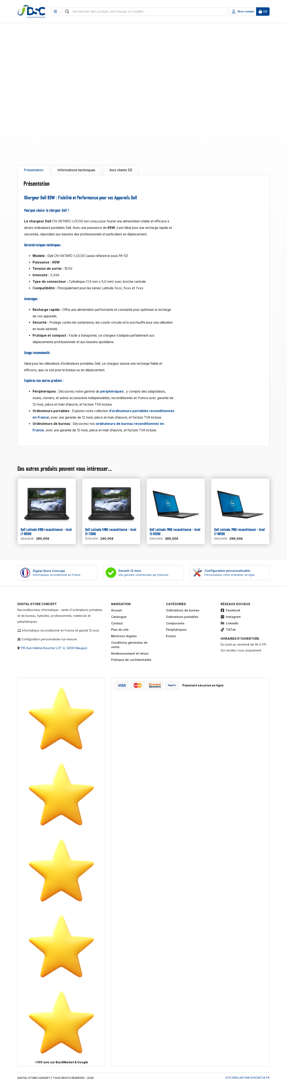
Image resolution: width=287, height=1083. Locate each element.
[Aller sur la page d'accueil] (34, 12)
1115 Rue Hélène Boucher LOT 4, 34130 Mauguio (54, 648)
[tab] (33, 170)
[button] (55, 11)
